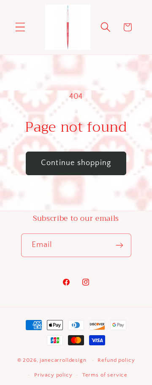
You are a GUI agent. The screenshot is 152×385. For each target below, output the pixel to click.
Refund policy (116, 360)
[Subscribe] (120, 245)
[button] (20, 27)
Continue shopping (76, 163)
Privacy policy (53, 375)
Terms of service (105, 375)
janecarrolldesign (63, 360)
